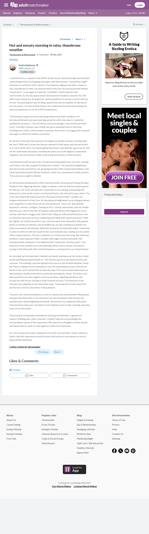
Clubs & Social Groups (53, 438)
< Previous (65, 39)
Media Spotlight (85, 438)
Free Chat (11, 438)
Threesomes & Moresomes (34, 24)
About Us (11, 420)
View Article (133, 96)
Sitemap (116, 438)
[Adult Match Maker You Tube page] (127, 450)
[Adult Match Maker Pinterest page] (133, 450)
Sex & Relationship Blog (72, 12)
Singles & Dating (85, 420)
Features (30, 12)
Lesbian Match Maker (85, 486)
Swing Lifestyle (13, 429)
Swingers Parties (50, 429)
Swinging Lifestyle (86, 429)
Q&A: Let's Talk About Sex (90, 443)
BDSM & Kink (84, 433)
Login (140, 4)
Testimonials (48, 420)
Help (114, 429)
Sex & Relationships (86, 424)
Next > (79, 39)
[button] (6, 5)
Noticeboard (48, 443)
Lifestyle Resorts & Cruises (55, 433)
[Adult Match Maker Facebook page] (114, 450)
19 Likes (16, 370)
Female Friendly (14, 433)
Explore (18, 12)
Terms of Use (118, 420)
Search (6, 12)
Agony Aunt (83, 452)
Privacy (116, 424)
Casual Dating (13, 424)
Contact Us (117, 433)
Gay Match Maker (61, 486)
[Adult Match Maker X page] (120, 450)
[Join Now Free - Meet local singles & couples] (124, 147)
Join (129, 4)
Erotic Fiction (48, 424)
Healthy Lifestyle (85, 447)
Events (42, 12)
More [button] (92, 12)
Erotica (53, 12)
